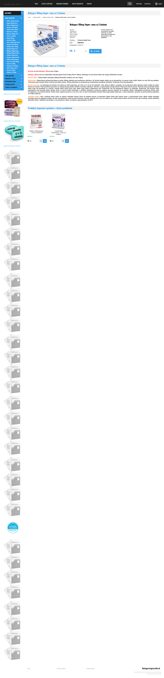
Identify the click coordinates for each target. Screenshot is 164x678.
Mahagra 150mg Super (48, 17)
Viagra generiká (36, 17)
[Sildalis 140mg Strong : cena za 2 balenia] (45, 141)
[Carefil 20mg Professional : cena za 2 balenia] (67, 141)
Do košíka (97, 51)
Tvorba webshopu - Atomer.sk (153, 673)
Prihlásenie (139, 4)
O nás (28, 668)
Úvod (36, 4)
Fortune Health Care (84, 40)
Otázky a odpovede (47, 4)
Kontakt (89, 4)
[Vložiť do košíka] (41, 141)
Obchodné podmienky (62, 4)
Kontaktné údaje (90, 668)
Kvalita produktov (77, 4)
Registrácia (148, 4)
